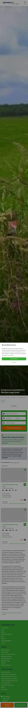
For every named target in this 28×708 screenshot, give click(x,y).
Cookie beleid (10, 355)
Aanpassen (14, 362)
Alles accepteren (14, 359)
